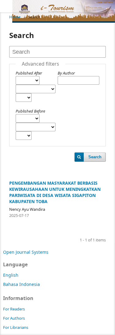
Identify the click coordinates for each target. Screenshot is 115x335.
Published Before (30, 111)
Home (15, 17)
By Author (66, 73)
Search (95, 157)
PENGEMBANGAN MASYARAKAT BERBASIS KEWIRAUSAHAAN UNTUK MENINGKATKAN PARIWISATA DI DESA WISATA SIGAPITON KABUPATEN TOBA (55, 192)
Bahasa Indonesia (21, 284)
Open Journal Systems (25, 252)
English (10, 275)
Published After (29, 73)
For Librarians (15, 327)
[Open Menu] (6, 6)
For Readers (14, 309)
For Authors (14, 318)
